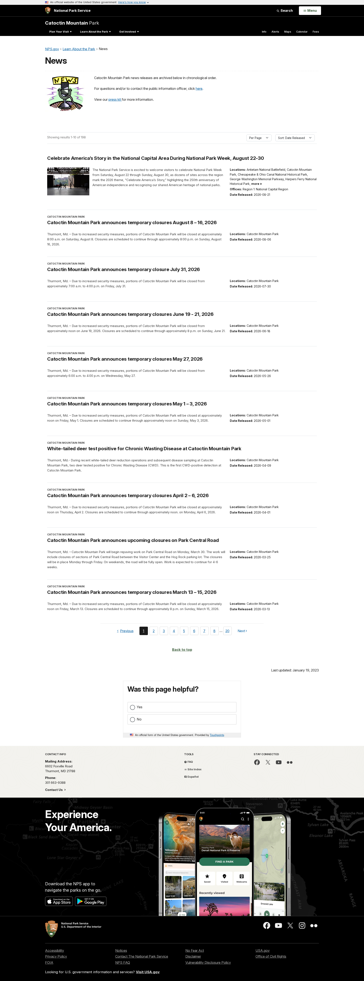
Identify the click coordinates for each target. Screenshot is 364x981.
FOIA (49, 962)
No (139, 719)
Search (286, 10)
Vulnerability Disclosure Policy (208, 962)
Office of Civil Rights (271, 956)
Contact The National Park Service (141, 956)
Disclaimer (193, 956)
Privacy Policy (56, 956)
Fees (316, 31)
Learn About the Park (94, 31)
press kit (115, 99)
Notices (121, 950)
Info (264, 31)
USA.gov (263, 950)
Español (193, 776)
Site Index (194, 769)
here (199, 88)
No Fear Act (194, 950)
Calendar (302, 31)
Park (72, 23)
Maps (287, 31)
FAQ (190, 761)
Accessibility (54, 950)
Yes (139, 707)
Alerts (275, 31)
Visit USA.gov (148, 972)
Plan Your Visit (59, 31)
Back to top (182, 649)
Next (241, 632)
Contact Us (54, 790)
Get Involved (127, 31)
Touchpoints (217, 735)
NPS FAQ (122, 962)
